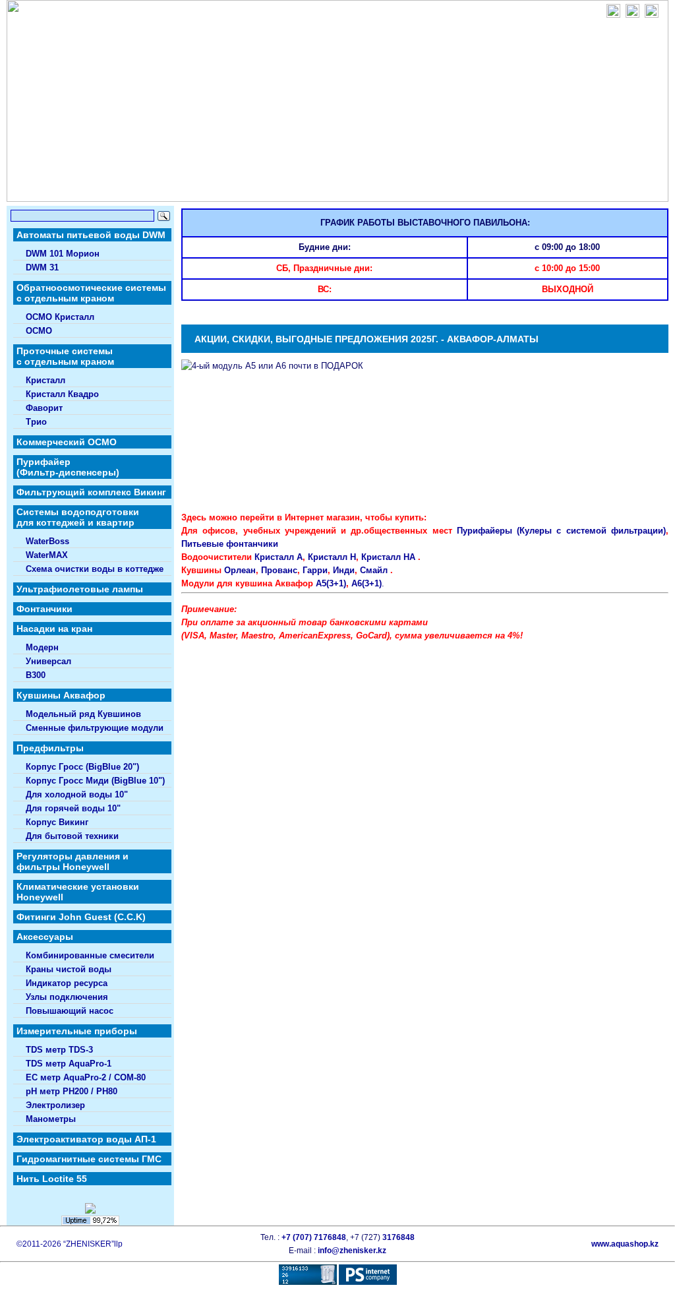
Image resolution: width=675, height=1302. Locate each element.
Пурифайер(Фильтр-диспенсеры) (67, 467)
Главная (120, 186)
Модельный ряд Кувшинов (83, 714)
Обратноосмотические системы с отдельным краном (91, 292)
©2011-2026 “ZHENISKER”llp (69, 1244)
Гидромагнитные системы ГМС (88, 1159)
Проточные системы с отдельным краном (65, 356)
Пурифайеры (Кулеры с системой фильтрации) (561, 531)
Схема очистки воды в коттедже (94, 569)
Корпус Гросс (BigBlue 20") (82, 767)
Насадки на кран (54, 628)
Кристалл (45, 380)
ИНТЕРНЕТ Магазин (481, 186)
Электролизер (55, 1105)
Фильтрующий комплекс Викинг (91, 492)
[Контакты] (632, 15)
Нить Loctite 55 (51, 1178)
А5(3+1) (331, 583)
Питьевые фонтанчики (229, 544)
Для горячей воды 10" (73, 808)
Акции (221, 186)
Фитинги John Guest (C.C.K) (81, 917)
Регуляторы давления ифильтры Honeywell (72, 861)
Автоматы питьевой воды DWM (90, 235)
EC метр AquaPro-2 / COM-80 (86, 1077)
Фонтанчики (44, 609)
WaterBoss (47, 541)
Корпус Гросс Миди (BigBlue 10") (95, 781)
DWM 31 (42, 267)
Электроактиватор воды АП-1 (86, 1139)
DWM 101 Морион (63, 254)
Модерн (42, 647)
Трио (36, 422)
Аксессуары (44, 936)
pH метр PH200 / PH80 (71, 1091)
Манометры (51, 1119)
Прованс (279, 570)
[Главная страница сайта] (613, 15)
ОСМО (39, 331)
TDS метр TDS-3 (59, 1050)
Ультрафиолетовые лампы (79, 589)
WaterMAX (47, 555)
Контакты (338, 186)
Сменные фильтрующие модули (94, 728)
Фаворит (44, 408)
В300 (35, 675)
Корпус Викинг (57, 822)
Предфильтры (50, 748)
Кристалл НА (388, 557)
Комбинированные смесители (90, 955)
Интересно (276, 186)
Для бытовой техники (72, 836)
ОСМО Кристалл (60, 317)
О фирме (173, 186)
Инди (344, 570)
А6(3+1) (366, 583)
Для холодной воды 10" (77, 794)
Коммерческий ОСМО (66, 442)
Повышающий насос (69, 1011)
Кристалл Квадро (62, 394)
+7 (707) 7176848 (313, 1237)
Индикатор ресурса (66, 983)
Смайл (374, 570)
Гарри (315, 570)
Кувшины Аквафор (60, 695)
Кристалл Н (332, 557)
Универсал (48, 661)
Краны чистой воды (68, 969)
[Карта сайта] (652, 15)
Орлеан (240, 570)
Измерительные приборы (76, 1031)
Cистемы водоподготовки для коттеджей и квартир (77, 517)
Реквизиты (400, 186)
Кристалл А (278, 557)
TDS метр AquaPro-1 (68, 1064)
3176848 (398, 1237)
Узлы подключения (67, 997)
